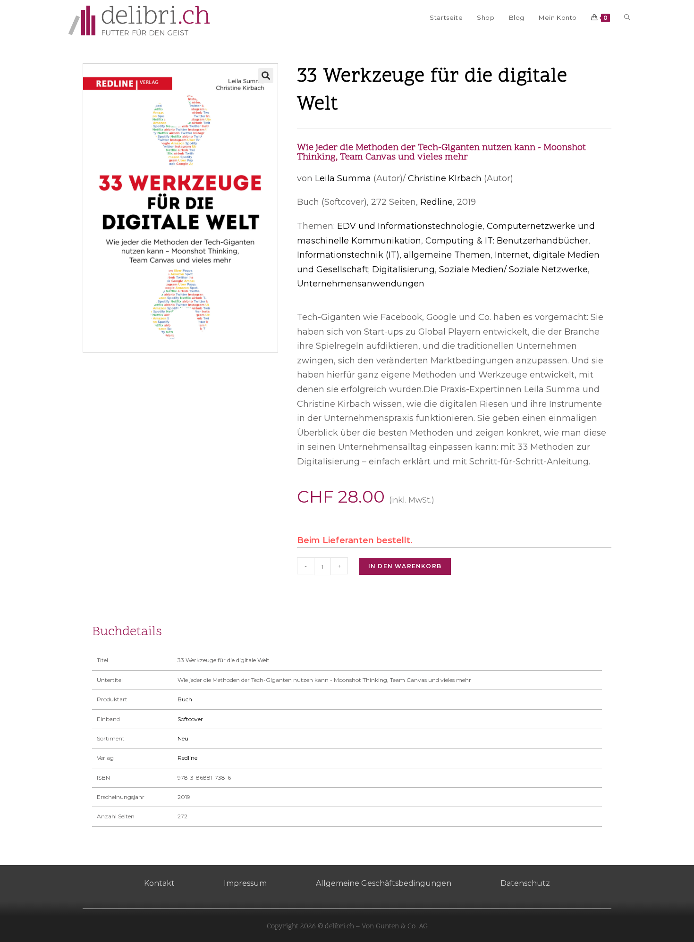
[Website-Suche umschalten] (627, 17)
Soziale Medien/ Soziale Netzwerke (513, 269)
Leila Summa (343, 178)
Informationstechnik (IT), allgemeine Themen (394, 255)
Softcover (190, 719)
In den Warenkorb (404, 566)
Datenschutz (525, 883)
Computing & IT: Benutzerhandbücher (506, 241)
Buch (185, 699)
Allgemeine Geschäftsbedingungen (383, 883)
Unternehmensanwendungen (360, 283)
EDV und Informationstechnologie (409, 226)
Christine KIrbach (445, 178)
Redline (436, 202)
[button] (265, 75)
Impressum (245, 883)
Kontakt (159, 883)
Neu (183, 738)
